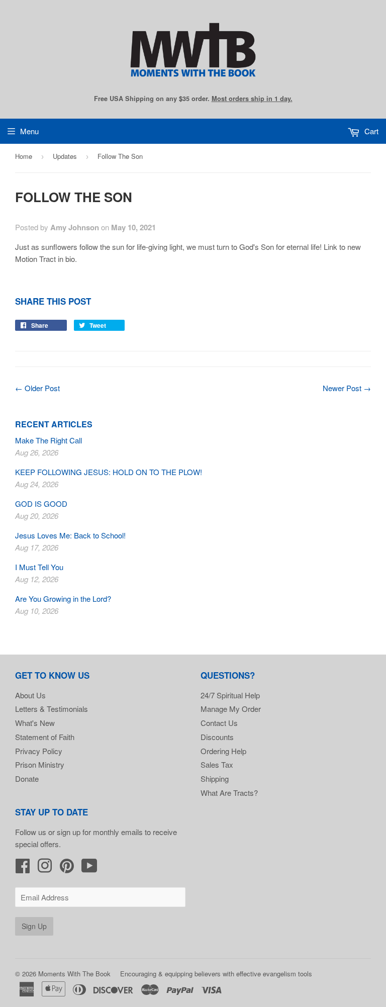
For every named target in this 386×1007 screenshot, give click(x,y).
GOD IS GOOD (41, 503)
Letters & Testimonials (51, 708)
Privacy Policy (38, 751)
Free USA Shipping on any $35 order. (193, 98)
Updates (65, 156)
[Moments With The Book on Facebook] (22, 868)
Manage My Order (231, 708)
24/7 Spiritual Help (230, 695)
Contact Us (219, 722)
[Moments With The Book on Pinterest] (66, 868)
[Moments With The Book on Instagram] (44, 868)
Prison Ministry (39, 764)
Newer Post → (347, 388)
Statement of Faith (44, 736)
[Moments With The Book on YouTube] (89, 868)
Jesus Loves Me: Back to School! (70, 535)
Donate (27, 778)
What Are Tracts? (229, 792)
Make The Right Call (48, 440)
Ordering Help (223, 751)
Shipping (215, 778)
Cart (370, 131)
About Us (30, 695)
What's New (35, 722)
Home (23, 156)
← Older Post (37, 388)
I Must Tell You (39, 567)
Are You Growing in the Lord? (63, 598)
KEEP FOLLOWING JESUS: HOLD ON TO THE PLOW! (108, 472)
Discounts (217, 736)
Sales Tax (217, 764)
